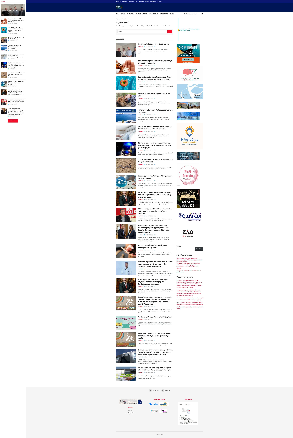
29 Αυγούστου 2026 (149, 46)
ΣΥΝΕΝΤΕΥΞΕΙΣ (164, 14)
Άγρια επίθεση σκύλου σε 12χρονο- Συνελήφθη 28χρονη (16, 38)
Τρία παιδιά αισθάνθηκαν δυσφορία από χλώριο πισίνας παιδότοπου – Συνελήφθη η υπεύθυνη (15, 29)
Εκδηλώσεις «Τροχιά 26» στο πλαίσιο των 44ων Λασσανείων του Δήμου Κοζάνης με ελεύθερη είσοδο (154, 335)
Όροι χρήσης (130, 412)
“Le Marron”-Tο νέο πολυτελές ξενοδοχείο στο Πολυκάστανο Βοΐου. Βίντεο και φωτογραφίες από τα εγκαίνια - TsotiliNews (189, 282)
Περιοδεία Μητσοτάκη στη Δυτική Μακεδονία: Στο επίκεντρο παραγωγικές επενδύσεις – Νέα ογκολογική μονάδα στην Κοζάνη (155, 264)
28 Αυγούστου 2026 (149, 199)
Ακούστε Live (118, 1)
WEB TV (136, 1)
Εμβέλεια (147, 1)
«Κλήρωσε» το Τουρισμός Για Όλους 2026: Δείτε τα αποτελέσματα (15, 47)
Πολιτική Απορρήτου (130, 414)
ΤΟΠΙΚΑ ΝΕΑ (130, 14)
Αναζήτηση (179, 246)
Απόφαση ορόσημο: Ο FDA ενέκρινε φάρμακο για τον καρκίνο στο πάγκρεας (16, 20)
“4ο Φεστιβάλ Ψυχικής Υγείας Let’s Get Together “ (155, 317)
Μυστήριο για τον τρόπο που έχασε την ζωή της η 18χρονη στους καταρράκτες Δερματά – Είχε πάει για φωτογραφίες (16, 65)
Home (117, 19)
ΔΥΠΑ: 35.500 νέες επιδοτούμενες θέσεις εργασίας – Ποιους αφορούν (16, 83)
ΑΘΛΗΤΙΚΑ (138, 14)
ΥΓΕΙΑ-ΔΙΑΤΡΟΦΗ (153, 14)
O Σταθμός (124, 1)
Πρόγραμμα (141, 1)
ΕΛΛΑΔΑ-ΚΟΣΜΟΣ (120, 14)
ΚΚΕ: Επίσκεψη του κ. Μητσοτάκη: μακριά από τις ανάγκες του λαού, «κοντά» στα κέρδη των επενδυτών (16, 101)
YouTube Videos (131, 1)
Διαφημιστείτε (153, 1)
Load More (13, 121)
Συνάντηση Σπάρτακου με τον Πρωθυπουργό (10, 11)
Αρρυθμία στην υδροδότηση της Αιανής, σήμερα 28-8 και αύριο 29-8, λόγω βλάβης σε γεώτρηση (154, 368)
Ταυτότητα (130, 410)
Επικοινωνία (159, 1)
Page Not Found (123, 19)
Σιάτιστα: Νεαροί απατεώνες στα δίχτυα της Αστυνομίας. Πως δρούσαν (152, 246)
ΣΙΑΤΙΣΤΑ (145, 14)
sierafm (141, 46)
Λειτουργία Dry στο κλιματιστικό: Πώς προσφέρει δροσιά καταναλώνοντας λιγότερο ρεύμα (16, 55)
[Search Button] (169, 31)
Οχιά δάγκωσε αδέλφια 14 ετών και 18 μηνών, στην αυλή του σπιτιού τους (16, 74)
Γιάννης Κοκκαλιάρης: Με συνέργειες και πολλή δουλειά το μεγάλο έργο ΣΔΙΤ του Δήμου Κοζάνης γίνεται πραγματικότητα (16, 92)
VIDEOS (172, 14)
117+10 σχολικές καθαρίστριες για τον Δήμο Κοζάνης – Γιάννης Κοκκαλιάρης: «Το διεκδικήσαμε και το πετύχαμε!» (152, 281)
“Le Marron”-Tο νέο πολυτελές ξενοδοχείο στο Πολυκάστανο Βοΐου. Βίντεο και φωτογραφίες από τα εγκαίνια (189, 285)
